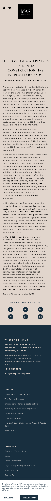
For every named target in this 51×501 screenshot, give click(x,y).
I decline (8, 498)
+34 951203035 (13, 369)
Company (10, 446)
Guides (9, 390)
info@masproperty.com (17, 374)
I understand (29, 498)
